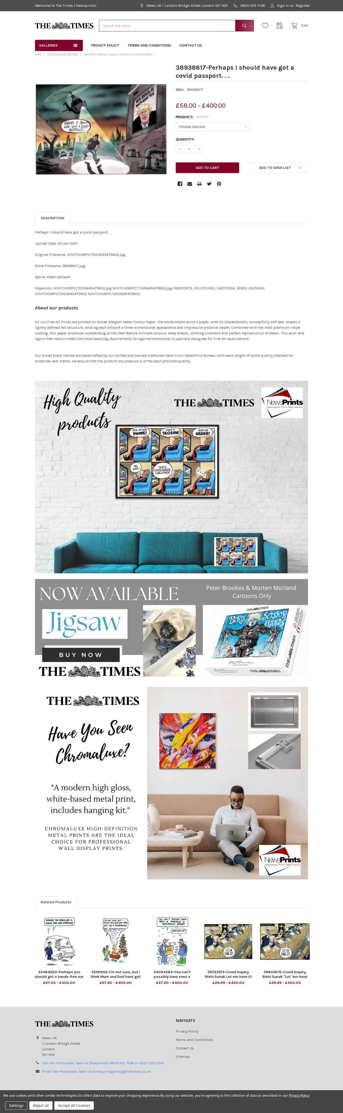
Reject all (41, 1105)
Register (303, 5)
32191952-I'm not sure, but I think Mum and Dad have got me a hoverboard (116, 976)
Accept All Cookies (74, 1105)
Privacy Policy (105, 45)
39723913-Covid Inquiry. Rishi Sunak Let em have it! (228, 974)
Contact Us (190, 45)
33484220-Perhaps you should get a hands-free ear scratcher (59, 976)
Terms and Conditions (149, 45)
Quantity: (185, 139)
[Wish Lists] (266, 26)
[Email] (190, 184)
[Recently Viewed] (281, 26)
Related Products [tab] (56, 902)
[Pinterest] (219, 184)
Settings (16, 1105)
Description (52, 218)
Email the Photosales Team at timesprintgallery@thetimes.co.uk (96, 1071)
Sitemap (183, 1056)
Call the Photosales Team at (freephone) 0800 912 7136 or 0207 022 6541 (103, 1063)
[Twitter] (209, 184)
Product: (192, 117)
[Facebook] (180, 184)
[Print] (199, 184)
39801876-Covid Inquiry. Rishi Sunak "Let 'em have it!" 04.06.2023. (284, 976)
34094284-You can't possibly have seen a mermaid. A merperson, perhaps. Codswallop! (172, 979)
